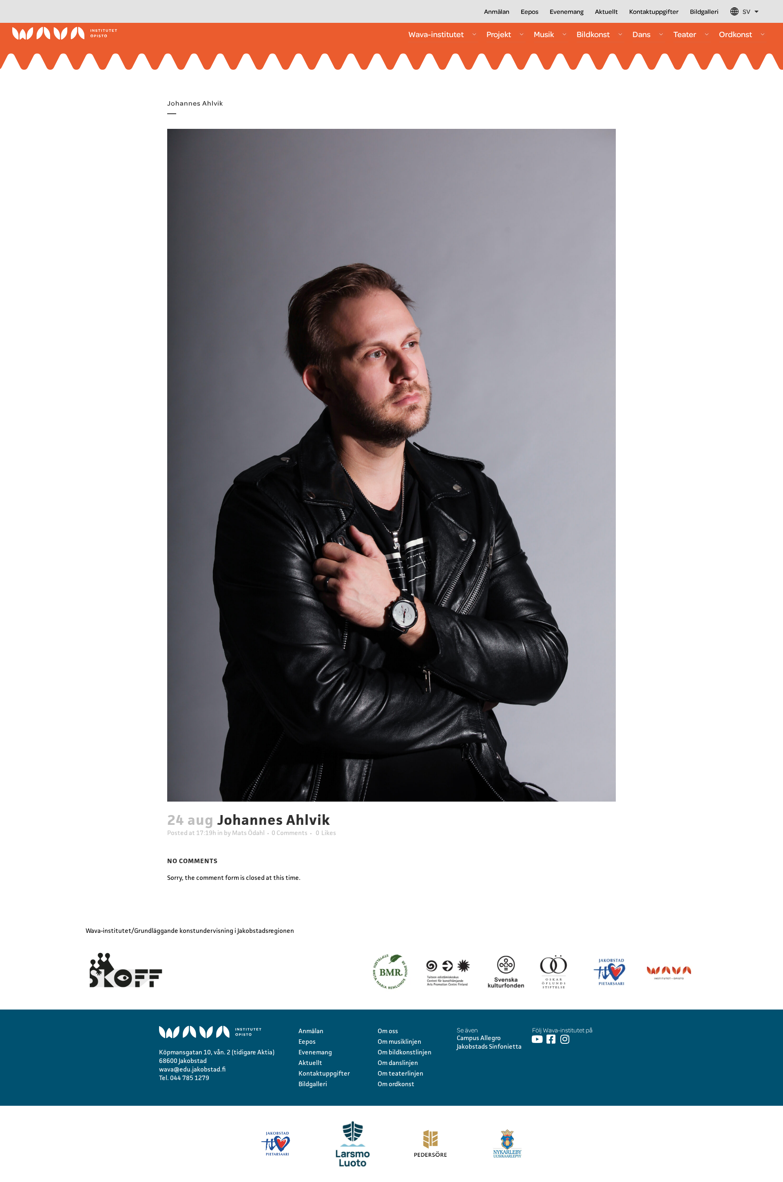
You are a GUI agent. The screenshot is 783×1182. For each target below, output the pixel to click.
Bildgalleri (704, 11)
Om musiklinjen (399, 1041)
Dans (641, 34)
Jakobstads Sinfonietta (489, 1046)
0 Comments (289, 833)
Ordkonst (735, 34)
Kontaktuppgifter (654, 11)
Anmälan (496, 11)
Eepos (529, 11)
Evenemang (567, 11)
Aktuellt (606, 11)
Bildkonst (593, 34)
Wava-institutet (436, 34)
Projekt (499, 34)
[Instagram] (565, 1039)
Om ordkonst (396, 1084)
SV (746, 11)
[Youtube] (537, 1039)
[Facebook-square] (551, 1039)
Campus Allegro (479, 1038)
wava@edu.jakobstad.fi (192, 1069)
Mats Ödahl (248, 833)
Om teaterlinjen (400, 1073)
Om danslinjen (398, 1062)
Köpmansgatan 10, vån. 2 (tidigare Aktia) (216, 1052)
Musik (544, 34)
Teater (684, 34)
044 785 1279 (189, 1078)
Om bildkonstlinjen (404, 1052)
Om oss (388, 1031)
